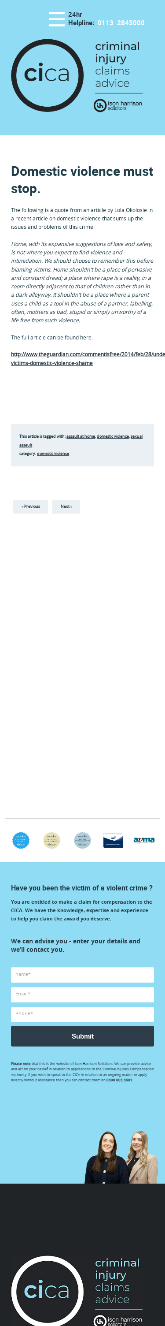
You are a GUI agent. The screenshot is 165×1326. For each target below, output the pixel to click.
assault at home (80, 437)
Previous (32, 507)
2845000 (121, 23)
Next (65, 507)
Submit (83, 1036)
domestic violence (113, 437)
